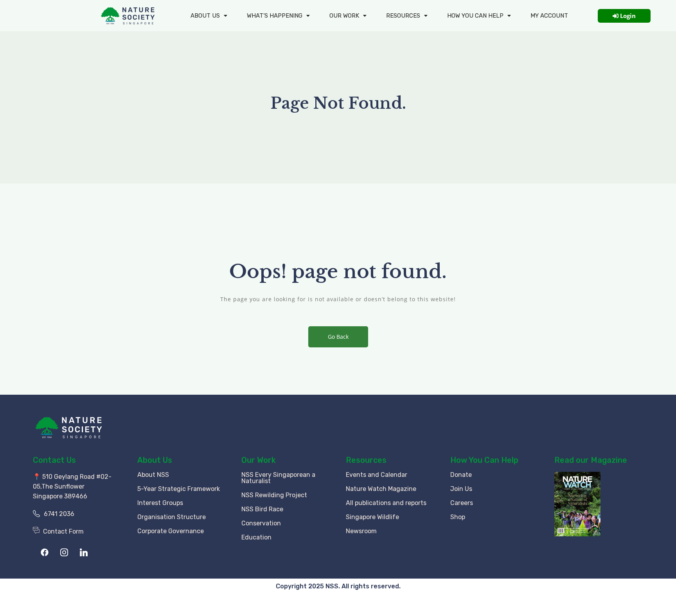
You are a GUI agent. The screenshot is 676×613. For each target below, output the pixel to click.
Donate (461, 474)
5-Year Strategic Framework (178, 489)
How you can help (475, 15)
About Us (205, 15)
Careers (461, 503)
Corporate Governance (170, 531)
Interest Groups (160, 503)
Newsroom (361, 531)
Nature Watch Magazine (381, 489)
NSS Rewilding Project (274, 495)
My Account (549, 15)
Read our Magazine (590, 460)
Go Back (338, 336)
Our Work (344, 15)
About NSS (153, 474)
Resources (403, 15)
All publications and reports (386, 503)
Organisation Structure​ (171, 517)
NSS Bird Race (262, 509)
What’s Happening (274, 15)
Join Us (461, 489)
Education (256, 537)
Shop (457, 517)
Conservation (261, 523)
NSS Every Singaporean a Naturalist (278, 478)
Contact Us (54, 460)
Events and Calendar (376, 474)
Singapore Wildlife (372, 517)
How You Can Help (484, 460)
